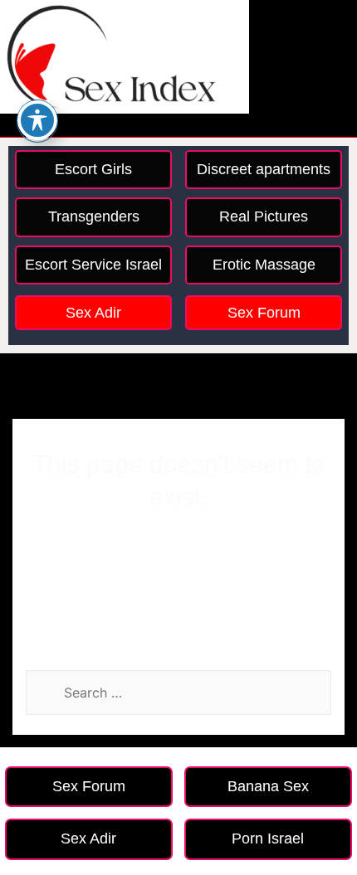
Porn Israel (268, 838)
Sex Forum (264, 312)
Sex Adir (93, 312)
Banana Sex (268, 786)
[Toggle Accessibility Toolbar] (37, 120)
